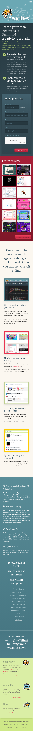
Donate (18, 676)
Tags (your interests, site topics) (14, 112)
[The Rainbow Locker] (24, 181)
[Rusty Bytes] (24, 226)
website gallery (17, 366)
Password (8, 120)
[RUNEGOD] (24, 192)
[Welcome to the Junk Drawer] (9, 226)
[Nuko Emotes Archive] (9, 192)
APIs (4, 539)
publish (7, 550)
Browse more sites (23, 237)
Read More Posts (14, 713)
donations (5, 501)
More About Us (15, 697)
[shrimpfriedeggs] (9, 215)
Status (9, 727)
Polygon (18, 620)
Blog (22, 725)
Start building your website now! (17, 643)
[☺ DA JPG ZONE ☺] (24, 169)
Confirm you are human (12, 136)
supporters (12, 669)
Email (6, 128)
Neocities (5, 721)
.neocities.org (23, 107)
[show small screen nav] (30, 1)
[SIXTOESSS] (24, 204)
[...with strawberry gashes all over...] (9, 204)
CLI (18, 725)
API (27, 725)
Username (8, 104)
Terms (16, 727)
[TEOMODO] (9, 169)
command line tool (21, 66)
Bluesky (26, 721)
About (6, 725)
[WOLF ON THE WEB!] (9, 181)
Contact (23, 727)
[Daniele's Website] (24, 215)
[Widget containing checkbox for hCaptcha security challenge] (15, 140)
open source (13, 721)
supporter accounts (16, 499)
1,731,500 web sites (7, 43)
